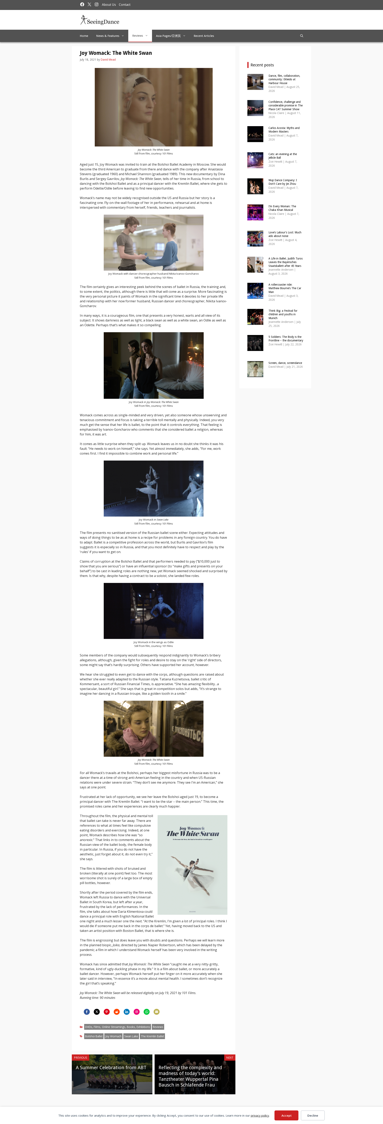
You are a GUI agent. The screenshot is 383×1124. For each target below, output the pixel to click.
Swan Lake (131, 1036)
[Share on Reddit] (117, 1012)
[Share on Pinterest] (107, 1012)
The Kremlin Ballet (152, 1036)
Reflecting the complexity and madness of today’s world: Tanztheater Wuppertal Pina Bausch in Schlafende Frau (190, 1076)
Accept (286, 1115)
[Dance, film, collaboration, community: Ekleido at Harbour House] (255, 87)
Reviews (137, 35)
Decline (312, 1115)
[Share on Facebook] (87, 1012)
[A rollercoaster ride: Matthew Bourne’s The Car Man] (255, 296)
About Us (109, 4)
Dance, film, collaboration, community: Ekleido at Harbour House (284, 79)
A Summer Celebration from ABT (111, 1067)
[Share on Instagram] (137, 1012)
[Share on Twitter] (97, 1012)
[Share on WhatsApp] (147, 1012)
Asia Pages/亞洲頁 (168, 36)
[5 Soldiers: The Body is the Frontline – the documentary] (255, 348)
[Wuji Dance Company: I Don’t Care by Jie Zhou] (255, 191)
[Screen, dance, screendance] (255, 374)
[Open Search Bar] (301, 36)
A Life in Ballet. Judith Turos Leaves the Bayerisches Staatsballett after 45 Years (285, 262)
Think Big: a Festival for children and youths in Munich (282, 314)
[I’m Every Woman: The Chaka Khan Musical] (255, 217)
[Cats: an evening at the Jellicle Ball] (255, 165)
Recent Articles (204, 36)
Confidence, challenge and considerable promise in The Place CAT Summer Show (285, 105)
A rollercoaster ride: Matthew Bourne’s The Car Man (284, 288)
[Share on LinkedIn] (127, 1012)
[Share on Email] (157, 1012)
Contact (124, 4)
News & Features (107, 36)
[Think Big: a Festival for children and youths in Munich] (255, 322)
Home (84, 36)
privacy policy (260, 1115)
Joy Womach (113, 1036)
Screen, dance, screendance (285, 363)
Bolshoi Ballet (94, 1036)
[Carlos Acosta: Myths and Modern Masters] (255, 139)
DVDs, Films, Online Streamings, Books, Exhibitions (117, 1027)
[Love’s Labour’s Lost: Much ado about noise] (255, 244)
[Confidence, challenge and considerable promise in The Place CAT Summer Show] (255, 113)
